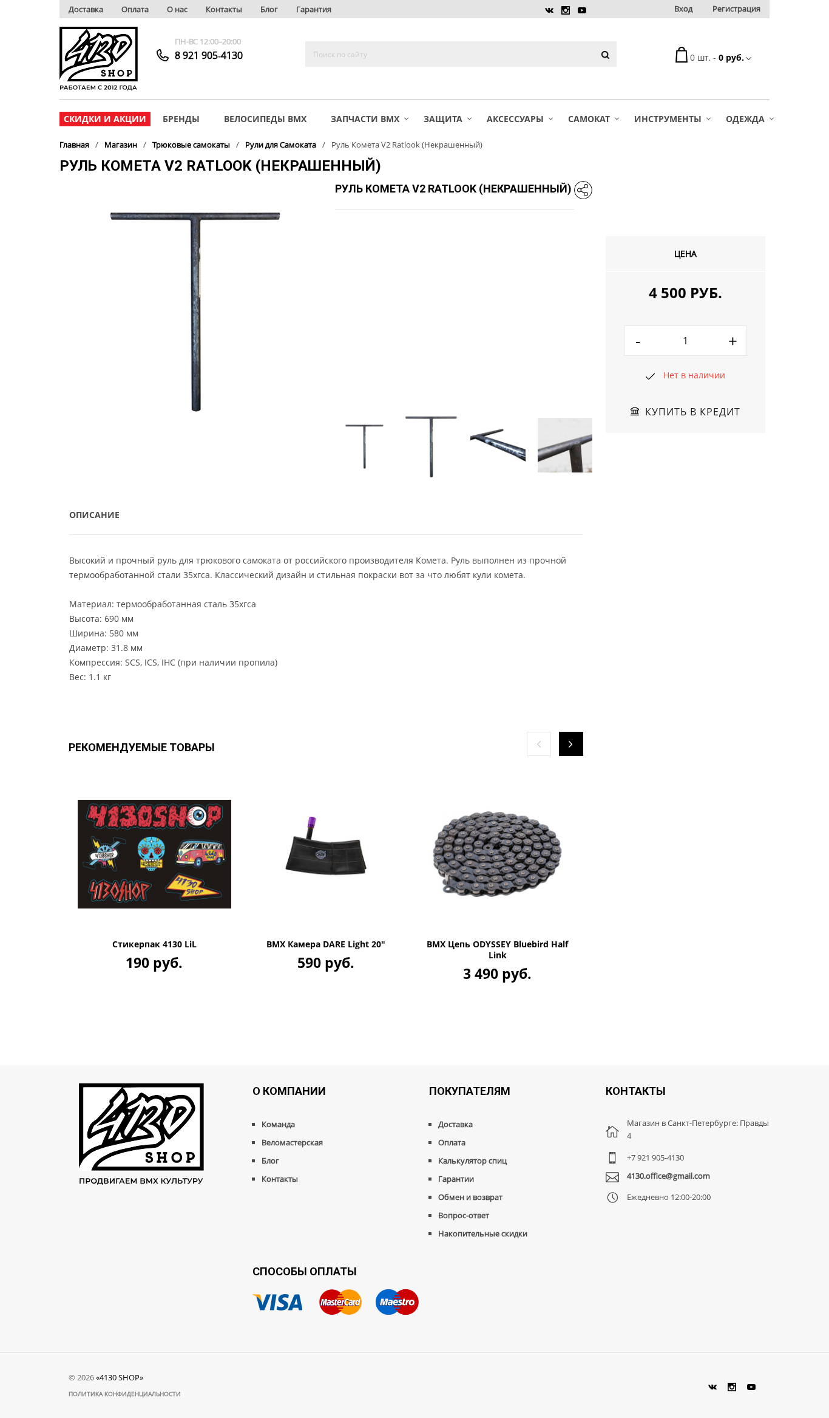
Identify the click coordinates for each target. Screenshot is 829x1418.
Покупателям (469, 1091)
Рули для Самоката (280, 144)
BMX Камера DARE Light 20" (325, 944)
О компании (289, 1091)
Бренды (181, 118)
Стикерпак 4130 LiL (154, 944)
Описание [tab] (94, 514)
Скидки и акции (105, 118)
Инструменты (668, 118)
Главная (74, 144)
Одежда (745, 118)
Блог (269, 9)
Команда (278, 1124)
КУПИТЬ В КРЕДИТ (692, 411)
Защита (443, 118)
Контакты (224, 9)
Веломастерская (292, 1142)
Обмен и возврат (470, 1196)
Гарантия (313, 9)
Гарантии (456, 1178)
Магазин (120, 144)
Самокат (589, 118)
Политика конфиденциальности (125, 1393)
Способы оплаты (304, 1271)
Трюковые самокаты (191, 144)
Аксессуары (515, 118)
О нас (177, 9)
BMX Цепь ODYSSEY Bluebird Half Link (497, 950)
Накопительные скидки (482, 1233)
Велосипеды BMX (265, 118)
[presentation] (539, 744)
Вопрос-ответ (463, 1215)
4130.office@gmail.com (668, 1175)
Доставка (86, 9)
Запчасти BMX (365, 118)
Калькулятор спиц (472, 1160)
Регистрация (736, 8)
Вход (683, 8)
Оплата (135, 9)
